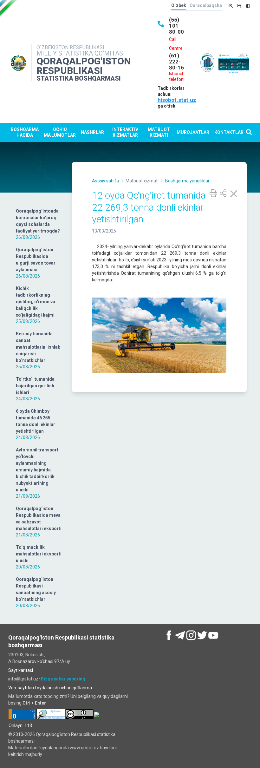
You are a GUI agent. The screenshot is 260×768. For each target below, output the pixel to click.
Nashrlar (92, 132)
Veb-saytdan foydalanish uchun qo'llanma (50, 687)
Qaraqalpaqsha (206, 5)
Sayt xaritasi (20, 670)
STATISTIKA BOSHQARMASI (78, 78)
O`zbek (178, 5)
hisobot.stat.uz (177, 100)
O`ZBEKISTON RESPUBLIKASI (70, 47)
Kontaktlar (229, 132)
